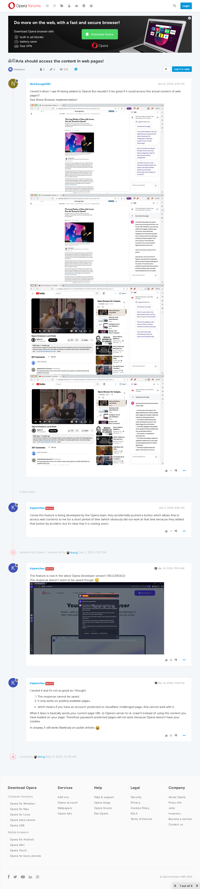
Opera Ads (65, 813)
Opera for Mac (19, 809)
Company (177, 788)
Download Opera (102, 34)
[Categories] (47, 6)
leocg (74, 552)
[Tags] (62, 6)
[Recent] (54, 6)
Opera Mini (17, 844)
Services (65, 788)
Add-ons (63, 797)
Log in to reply (182, 69)
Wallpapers (65, 808)
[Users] (69, 6)
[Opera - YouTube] (23, 877)
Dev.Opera (101, 813)
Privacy (135, 802)
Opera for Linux (20, 814)
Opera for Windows (22, 803)
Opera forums (103, 808)
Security (136, 797)
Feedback (19, 69)
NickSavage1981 (40, 83)
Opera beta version (22, 819)
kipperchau (37, 507)
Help (98, 788)
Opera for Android (22, 839)
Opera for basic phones (25, 855)
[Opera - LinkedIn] (30, 877)
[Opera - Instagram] (37, 877)
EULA (134, 813)
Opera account (68, 802)
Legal (135, 788)
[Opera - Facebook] (9, 876)
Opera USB (17, 825)
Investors (175, 813)
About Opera (177, 797)
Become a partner (180, 818)
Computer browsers (20, 796)
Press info (175, 802)
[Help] (91, 6)
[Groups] (76, 6)
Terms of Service (141, 818)
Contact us (176, 824)
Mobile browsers (18, 832)
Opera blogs (102, 802)
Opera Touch (18, 850)
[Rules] (84, 6)
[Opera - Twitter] (15, 877)
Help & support (104, 797)
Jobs (172, 808)
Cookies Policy (140, 808)
